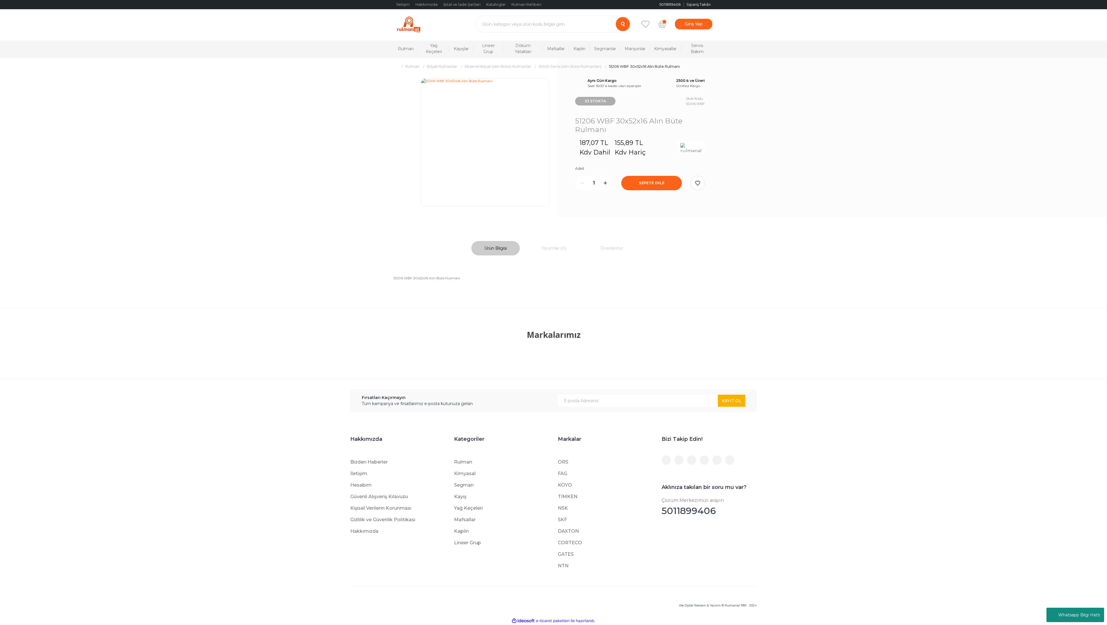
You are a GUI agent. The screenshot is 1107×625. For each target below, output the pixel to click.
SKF (562, 519)
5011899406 (693, 507)
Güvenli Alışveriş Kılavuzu (379, 496)
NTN (563, 565)
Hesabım (361, 485)
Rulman (463, 462)
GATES (566, 554)
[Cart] (662, 24)
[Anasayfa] (396, 66)
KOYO (565, 485)
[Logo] (409, 24)
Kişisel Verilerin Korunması (380, 508)
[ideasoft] (523, 621)
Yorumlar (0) (553, 248)
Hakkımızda (426, 4)
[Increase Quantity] (605, 183)
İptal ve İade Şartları (462, 4)
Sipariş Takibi (698, 4)
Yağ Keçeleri (468, 508)
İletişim (403, 4)
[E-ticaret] (553, 621)
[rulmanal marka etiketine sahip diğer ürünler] (691, 147)
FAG (562, 473)
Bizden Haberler (369, 462)
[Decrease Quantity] (582, 183)
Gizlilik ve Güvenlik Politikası (382, 519)
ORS (563, 462)
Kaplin (461, 531)
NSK (563, 508)
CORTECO (570, 542)
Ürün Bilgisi (495, 248)
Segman (464, 485)
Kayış (460, 496)
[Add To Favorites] (697, 183)
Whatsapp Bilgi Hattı (1079, 615)
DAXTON (568, 531)
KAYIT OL (731, 400)
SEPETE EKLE (651, 182)
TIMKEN (567, 496)
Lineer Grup (467, 542)
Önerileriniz (611, 248)
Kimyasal (465, 473)
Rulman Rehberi (526, 4)
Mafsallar (465, 519)
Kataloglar (496, 4)
